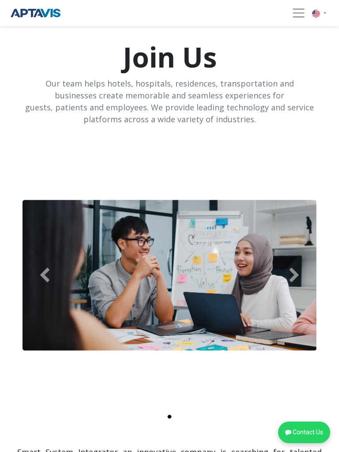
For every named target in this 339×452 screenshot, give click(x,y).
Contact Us (307, 432)
